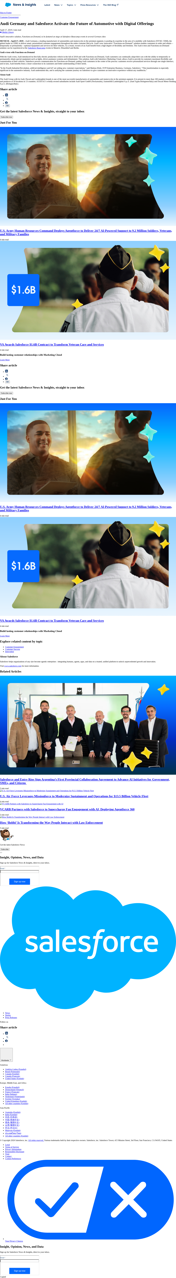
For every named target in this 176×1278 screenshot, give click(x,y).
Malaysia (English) (12, 1130)
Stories (8, 1015)
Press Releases (11, 1017)
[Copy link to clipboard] (7, 105)
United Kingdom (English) (16, 1101)
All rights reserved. (36, 1140)
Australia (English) (12, 1112)
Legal (7, 1145)
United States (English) (14, 1078)
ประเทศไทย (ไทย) (13, 1133)
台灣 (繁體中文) (12, 1125)
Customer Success (12, 649)
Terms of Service (12, 1147)
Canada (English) (12, 1074)
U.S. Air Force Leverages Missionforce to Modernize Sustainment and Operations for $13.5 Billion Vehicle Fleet (74, 796)
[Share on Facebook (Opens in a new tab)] (6, 103)
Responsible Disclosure (14, 1152)
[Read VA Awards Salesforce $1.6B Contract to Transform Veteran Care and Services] (88, 339)
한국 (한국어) (11, 1128)
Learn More (5, 360)
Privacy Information (13, 1149)
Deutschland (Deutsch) (14, 1090)
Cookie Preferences (13, 1159)
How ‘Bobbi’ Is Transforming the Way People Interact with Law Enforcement (51, 822)
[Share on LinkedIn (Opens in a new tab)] (6, 95)
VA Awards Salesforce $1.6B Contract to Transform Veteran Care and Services (52, 344)
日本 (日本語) (11, 1117)
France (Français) (12, 1092)
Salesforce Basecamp (36, 48)
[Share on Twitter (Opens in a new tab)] (7, 100)
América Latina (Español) (15, 1069)
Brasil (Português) (12, 1071)
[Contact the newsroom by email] (6, 1045)
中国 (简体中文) (12, 1120)
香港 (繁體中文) (12, 1122)
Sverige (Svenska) (12, 1099)
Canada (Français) (12, 1076)
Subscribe (5, 849)
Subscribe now (6, 117)
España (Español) (12, 1087)
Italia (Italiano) (11, 1094)
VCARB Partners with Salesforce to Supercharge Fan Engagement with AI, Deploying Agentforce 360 (67, 809)
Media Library (8, 32)
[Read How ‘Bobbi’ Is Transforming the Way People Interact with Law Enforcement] (32, 817)
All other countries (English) (16, 1103)
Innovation (9, 651)
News (7, 1013)
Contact (8, 1156)
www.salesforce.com (12, 666)
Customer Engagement (9, 17)
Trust (7, 1154)
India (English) (11, 1114)
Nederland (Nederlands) (15, 1096)
